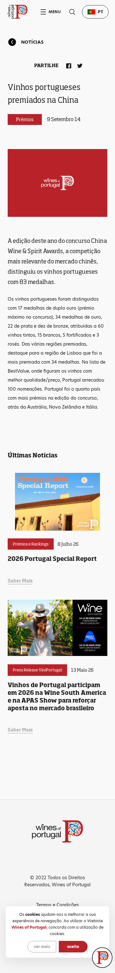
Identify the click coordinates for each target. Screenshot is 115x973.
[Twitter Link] (78, 64)
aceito (73, 946)
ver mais (42, 946)
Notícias (32, 42)
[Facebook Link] (67, 64)
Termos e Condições (57, 905)
